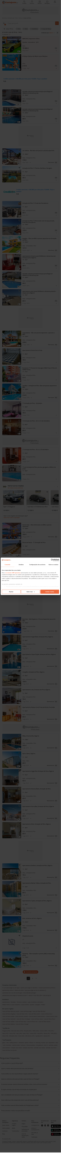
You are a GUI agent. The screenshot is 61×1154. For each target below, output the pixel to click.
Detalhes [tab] (21, 564)
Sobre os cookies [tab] (53, 564)
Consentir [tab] (7, 564)
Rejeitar (11, 591)
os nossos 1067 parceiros (13, 572)
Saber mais (29, 591)
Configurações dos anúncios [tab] (37, 564)
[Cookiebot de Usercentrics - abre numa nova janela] (52, 560)
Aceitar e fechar (49, 591)
